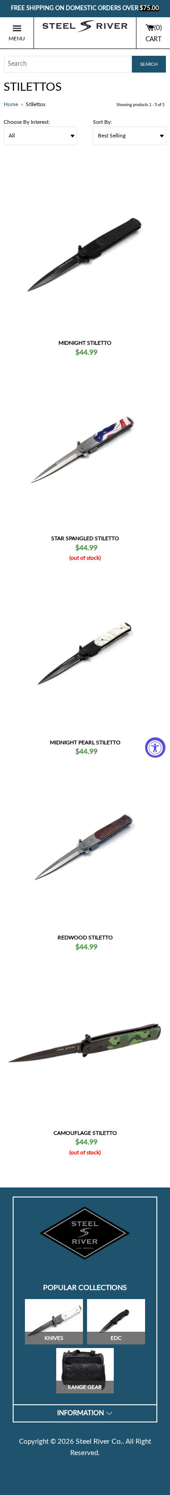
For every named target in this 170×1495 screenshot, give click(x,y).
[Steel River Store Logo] (85, 1233)
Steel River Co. (99, 1441)
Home (11, 104)
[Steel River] (85, 33)
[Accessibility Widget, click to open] (155, 748)
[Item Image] (85, 253)
